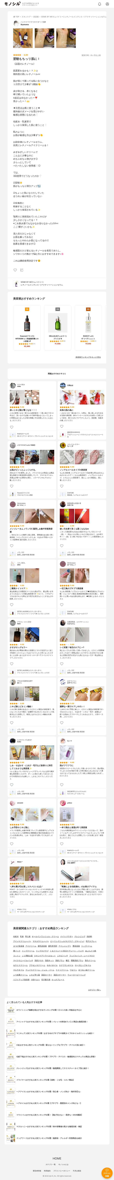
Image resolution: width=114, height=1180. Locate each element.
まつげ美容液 (18, 946)
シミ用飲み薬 (27, 956)
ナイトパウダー (66, 936)
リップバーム (86, 946)
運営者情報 (37, 1171)
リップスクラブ (42, 951)
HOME (57, 1158)
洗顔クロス (39, 960)
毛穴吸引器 (45, 980)
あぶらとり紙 (90, 951)
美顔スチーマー (60, 975)
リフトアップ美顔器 (21, 980)
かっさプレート (58, 980)
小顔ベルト (35, 980)
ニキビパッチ (62, 956)
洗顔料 (89, 936)
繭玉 (67, 960)
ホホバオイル (52, 965)
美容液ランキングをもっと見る (88, 357)
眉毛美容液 (42, 946)
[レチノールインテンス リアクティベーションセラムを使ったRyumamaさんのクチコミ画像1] (23, 38)
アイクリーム (30, 946)
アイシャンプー (65, 946)
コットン (16, 956)
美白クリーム (90, 960)
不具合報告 (77, 1171)
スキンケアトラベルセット (45, 956)
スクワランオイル (66, 965)
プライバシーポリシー (61, 1171)
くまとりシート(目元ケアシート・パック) (67, 951)
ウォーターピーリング (77, 975)
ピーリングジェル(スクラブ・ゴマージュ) (67, 941)
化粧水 (16, 936)
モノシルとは (63, 1164)
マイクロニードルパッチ (23, 960)
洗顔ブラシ (59, 960)
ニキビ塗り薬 (34, 975)
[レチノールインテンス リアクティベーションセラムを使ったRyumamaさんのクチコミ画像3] (66, 38)
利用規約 (47, 1171)
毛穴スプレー (91, 941)
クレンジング (79, 936)
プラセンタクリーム (37, 965)
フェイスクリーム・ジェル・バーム (39, 970)
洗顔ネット (49, 960)
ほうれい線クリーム (86, 970)
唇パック (16, 951)
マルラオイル (18, 970)
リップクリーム (28, 951)
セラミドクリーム (20, 965)
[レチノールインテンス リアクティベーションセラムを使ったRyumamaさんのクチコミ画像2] (44, 38)
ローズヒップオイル (83, 965)
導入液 (27, 936)
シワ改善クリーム (20, 975)
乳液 (22, 936)
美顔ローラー (46, 975)
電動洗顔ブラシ (77, 960)
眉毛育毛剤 (52, 946)
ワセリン (73, 970)
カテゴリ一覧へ (94, 990)
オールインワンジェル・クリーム (45, 936)
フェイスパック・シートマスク (82, 956)
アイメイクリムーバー (22, 941)
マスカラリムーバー (41, 941)
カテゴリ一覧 (51, 1164)
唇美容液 (76, 946)
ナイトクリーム (62, 970)
